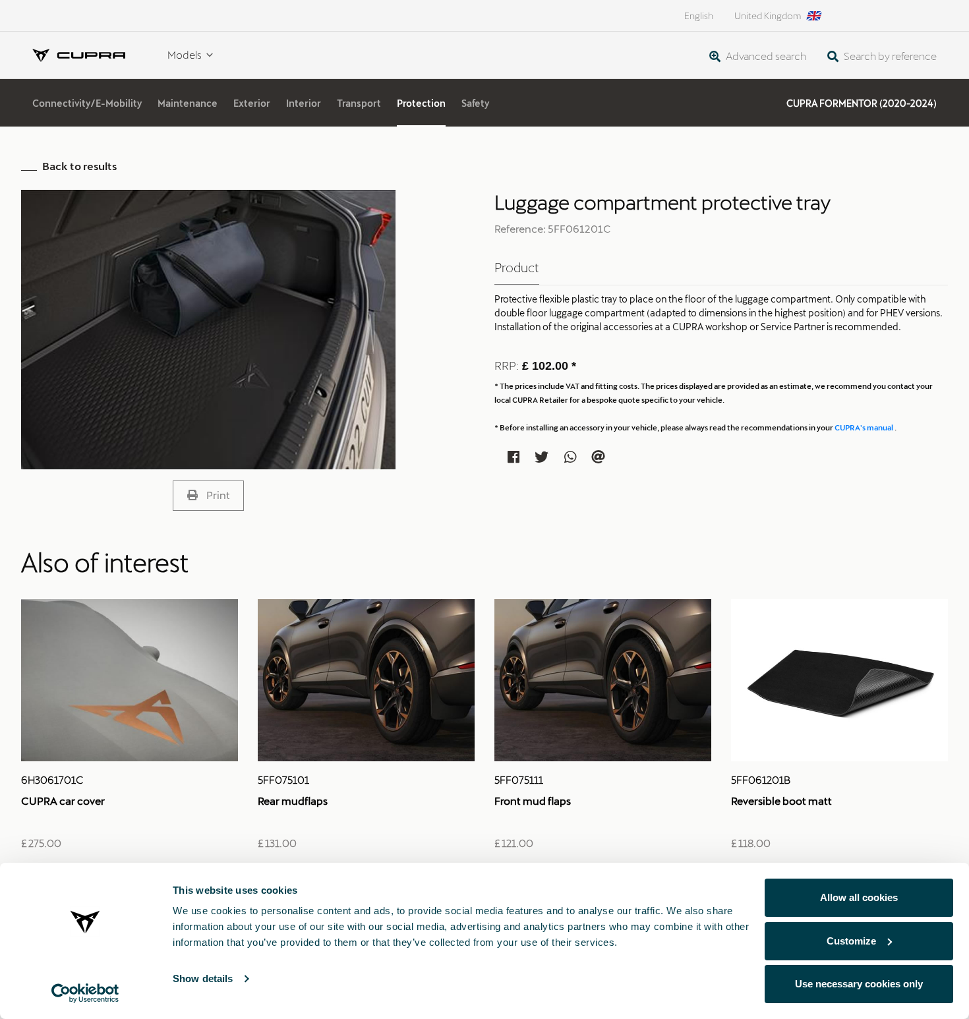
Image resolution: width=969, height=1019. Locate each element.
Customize (851, 940)
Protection (421, 103)
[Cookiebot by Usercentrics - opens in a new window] (85, 993)
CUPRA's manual (865, 427)
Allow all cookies (859, 897)
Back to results (79, 166)
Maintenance (188, 103)
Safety (475, 103)
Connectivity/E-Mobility (87, 103)
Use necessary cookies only (859, 983)
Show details (203, 978)
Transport (359, 103)
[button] (208, 495)
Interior (303, 103)
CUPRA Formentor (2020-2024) (861, 103)
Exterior (251, 103)
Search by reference (889, 55)
